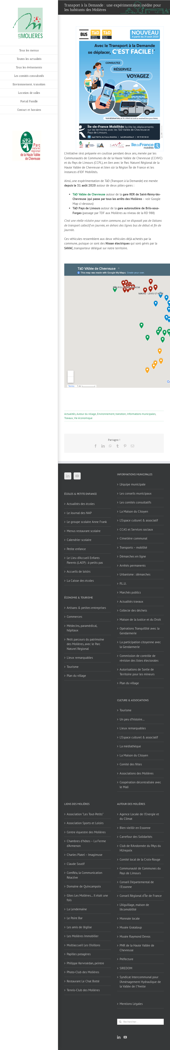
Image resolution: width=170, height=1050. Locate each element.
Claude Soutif (76, 864)
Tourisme (73, 667)
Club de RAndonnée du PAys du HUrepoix (140, 848)
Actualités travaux (131, 601)
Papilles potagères (79, 954)
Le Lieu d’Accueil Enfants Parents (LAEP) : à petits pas (85, 560)
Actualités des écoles (81, 504)
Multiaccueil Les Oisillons (83, 945)
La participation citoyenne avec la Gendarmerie (140, 644)
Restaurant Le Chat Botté (83, 981)
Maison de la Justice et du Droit (140, 619)
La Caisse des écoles (80, 581)
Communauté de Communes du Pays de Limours (140, 870)
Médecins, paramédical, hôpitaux (82, 628)
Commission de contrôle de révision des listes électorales (139, 658)
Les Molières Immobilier (82, 936)
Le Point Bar (75, 918)
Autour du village (86, 414)
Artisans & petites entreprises (86, 608)
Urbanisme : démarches (135, 574)
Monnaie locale (130, 918)
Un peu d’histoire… (132, 719)
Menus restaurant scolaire (84, 531)
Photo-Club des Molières (83, 972)
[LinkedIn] (67, 475)
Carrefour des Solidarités (136, 837)
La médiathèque (130, 746)
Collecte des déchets (133, 610)
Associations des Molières (136, 773)
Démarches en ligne (133, 556)
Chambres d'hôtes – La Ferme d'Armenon (86, 843)
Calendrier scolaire (79, 540)
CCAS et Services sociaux (136, 529)
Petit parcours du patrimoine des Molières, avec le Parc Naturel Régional (85, 644)
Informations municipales (141, 414)
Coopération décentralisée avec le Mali (140, 784)
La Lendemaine (77, 909)
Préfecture (126, 959)
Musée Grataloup (131, 927)
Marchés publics (130, 592)
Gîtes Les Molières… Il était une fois (87, 897)
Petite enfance (76, 549)
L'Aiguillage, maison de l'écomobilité (134, 907)
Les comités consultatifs (135, 502)
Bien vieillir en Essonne (135, 828)
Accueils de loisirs (78, 571)
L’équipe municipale (133, 484)
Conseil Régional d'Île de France (141, 896)
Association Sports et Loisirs (85, 823)
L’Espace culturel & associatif (139, 520)
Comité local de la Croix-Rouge (140, 859)
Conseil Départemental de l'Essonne (137, 884)
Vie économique (83, 418)
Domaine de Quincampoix (84, 886)
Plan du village (76, 676)
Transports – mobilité (133, 547)
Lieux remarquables (80, 658)
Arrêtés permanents (133, 565)
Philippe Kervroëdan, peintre (85, 963)
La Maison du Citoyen (134, 511)
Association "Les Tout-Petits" (85, 814)
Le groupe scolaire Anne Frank (87, 522)
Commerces (74, 617)
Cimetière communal (133, 538)
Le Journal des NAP (79, 513)
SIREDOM (126, 968)
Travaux (68, 418)
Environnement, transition (111, 414)
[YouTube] (77, 475)
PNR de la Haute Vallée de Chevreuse (137, 947)
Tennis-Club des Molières (83, 990)
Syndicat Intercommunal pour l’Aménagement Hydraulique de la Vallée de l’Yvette (140, 981)
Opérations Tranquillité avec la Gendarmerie (139, 630)
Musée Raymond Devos (135, 936)
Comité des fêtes (131, 764)
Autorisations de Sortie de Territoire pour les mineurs (137, 671)
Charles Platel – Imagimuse (84, 855)
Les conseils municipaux (136, 493)
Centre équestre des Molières (86, 832)
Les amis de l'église (79, 927)
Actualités (69, 414)
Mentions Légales (131, 1004)
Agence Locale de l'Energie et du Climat (139, 816)
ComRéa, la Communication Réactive (84, 875)
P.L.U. (123, 583)
